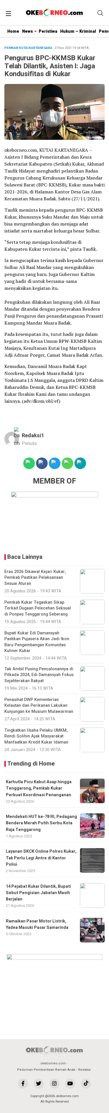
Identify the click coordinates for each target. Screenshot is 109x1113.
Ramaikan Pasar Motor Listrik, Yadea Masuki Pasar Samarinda (37, 924)
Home (13, 31)
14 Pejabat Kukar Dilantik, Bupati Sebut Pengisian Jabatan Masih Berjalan (38, 893)
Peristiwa (48, 31)
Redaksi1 (33, 436)
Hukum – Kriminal (78, 31)
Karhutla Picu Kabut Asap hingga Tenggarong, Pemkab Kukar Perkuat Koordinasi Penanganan (39, 788)
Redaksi (84, 1070)
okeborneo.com (53, 1063)
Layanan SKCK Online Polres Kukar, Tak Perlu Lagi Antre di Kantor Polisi (41, 857)
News (27, 31)
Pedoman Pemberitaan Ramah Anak (46, 1070)
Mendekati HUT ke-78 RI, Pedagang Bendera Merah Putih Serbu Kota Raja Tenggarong (41, 823)
